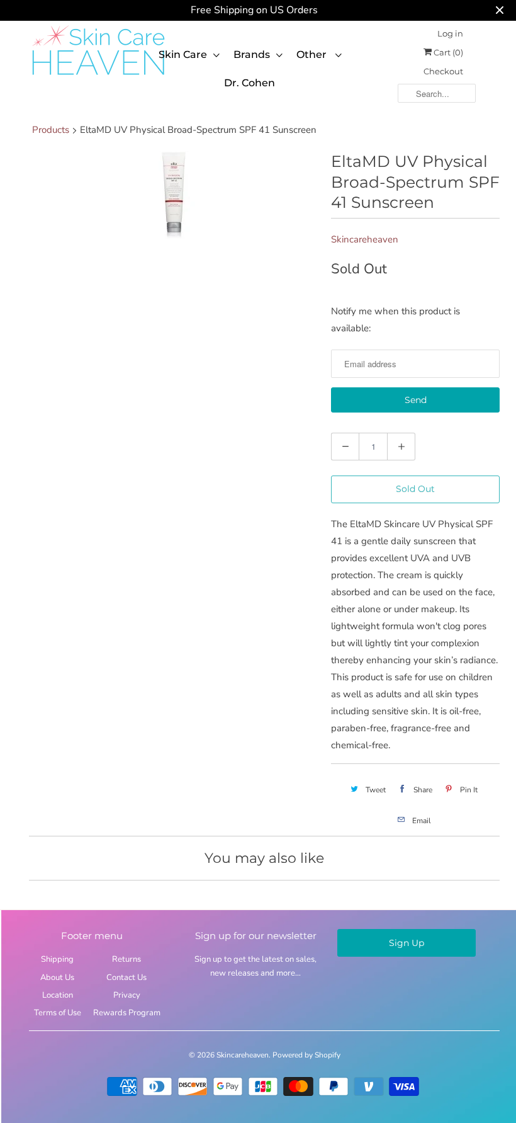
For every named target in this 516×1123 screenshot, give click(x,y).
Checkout (443, 71)
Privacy (126, 995)
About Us (57, 977)
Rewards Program (126, 1012)
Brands (251, 54)
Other (312, 54)
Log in (450, 33)
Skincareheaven (364, 239)
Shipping (57, 959)
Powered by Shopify (306, 1055)
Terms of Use (57, 1012)
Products (50, 129)
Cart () (447, 52)
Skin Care (183, 54)
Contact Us (126, 977)
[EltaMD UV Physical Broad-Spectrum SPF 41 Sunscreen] (173, 195)
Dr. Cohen (249, 83)
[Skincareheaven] (98, 76)
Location (57, 995)
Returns (126, 959)
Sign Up (406, 943)
